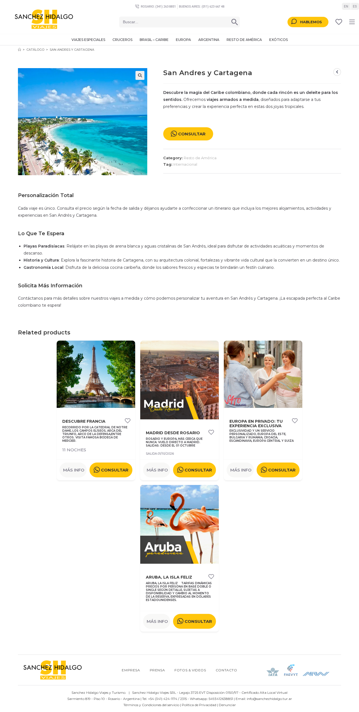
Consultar (192, 134)
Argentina (208, 40)
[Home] (19, 50)
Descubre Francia (83, 421)
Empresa (131, 670)
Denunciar (227, 705)
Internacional (185, 164)
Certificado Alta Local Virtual (264, 692)
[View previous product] (337, 72)
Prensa (157, 670)
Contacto (226, 670)
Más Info (73, 470)
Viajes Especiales (88, 40)
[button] (139, 75)
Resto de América (244, 40)
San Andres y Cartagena (72, 50)
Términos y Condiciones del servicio (151, 705)
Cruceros (122, 40)
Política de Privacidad (199, 705)
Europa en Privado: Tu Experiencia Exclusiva (256, 424)
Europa (183, 40)
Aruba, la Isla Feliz (169, 577)
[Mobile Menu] (352, 21)
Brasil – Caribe (154, 40)
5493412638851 (221, 699)
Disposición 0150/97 (222, 692)
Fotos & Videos (190, 670)
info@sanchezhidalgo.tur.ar (269, 699)
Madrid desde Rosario (173, 433)
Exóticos (278, 40)
